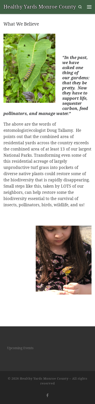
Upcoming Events (20, 348)
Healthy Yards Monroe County (44, 378)
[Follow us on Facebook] (47, 395)
